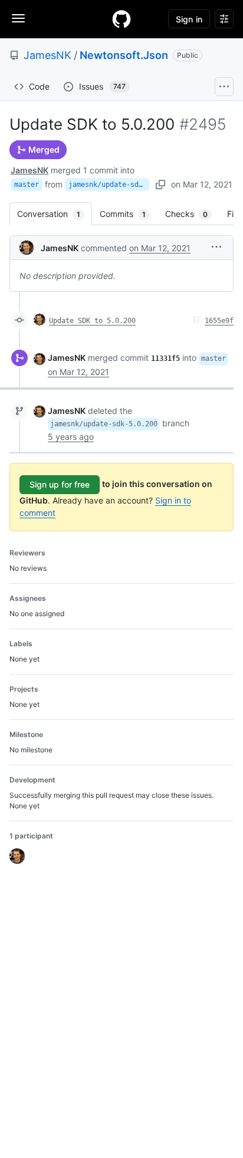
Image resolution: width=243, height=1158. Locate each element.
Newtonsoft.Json (124, 55)
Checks (192, 214)
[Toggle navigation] (18, 18)
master (26, 184)
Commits (128, 214)
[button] (216, 247)
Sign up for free (59, 484)
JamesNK (47, 55)
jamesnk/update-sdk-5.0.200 (109, 184)
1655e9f (219, 321)
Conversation (54, 214)
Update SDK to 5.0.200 (92, 321)
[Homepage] (121, 18)
